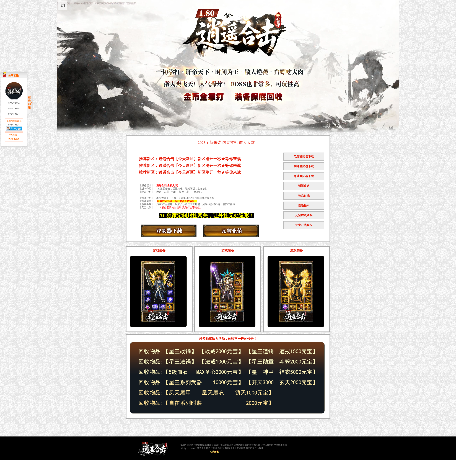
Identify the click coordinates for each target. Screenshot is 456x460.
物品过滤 (304, 195)
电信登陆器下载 (304, 156)
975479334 (14, 103)
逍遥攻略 (304, 185)
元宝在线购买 (303, 215)
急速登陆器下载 (304, 176)
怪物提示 (304, 205)
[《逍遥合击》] (153, 449)
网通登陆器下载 (304, 166)
